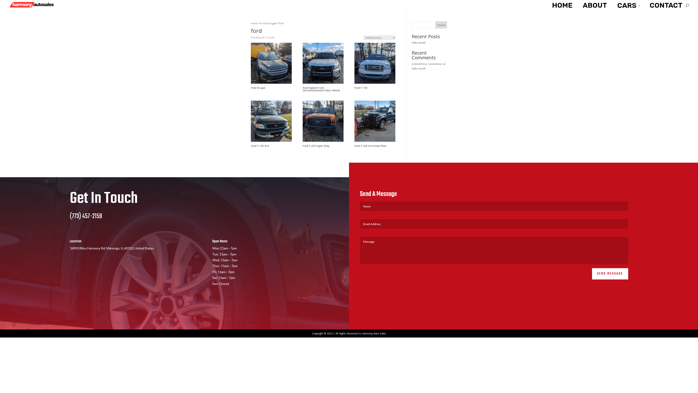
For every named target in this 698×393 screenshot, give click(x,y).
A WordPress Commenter (427, 64)
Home (254, 23)
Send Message (610, 273)
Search (441, 25)
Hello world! (419, 42)
